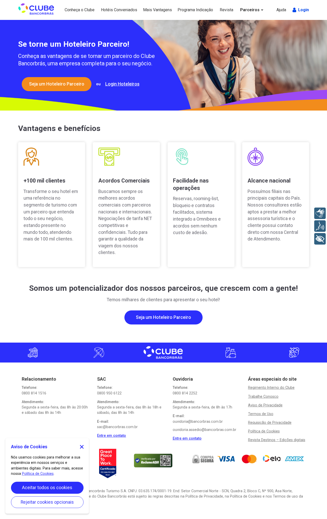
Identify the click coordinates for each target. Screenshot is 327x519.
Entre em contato (111, 435)
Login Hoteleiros (122, 84)
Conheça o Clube (75, 9)
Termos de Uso (260, 414)
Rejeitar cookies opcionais (47, 502)
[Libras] (320, 213)
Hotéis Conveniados (113, 9)
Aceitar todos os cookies (47, 487)
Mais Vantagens (153, 9)
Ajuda (281, 9)
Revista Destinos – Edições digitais (276, 440)
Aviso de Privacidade (265, 405)
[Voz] (320, 226)
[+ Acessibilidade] (320, 239)
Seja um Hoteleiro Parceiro (56, 84)
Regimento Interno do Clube (271, 387)
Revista (227, 9)
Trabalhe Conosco (263, 396)
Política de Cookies (264, 431)
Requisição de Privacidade (269, 422)
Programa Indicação (187, 9)
